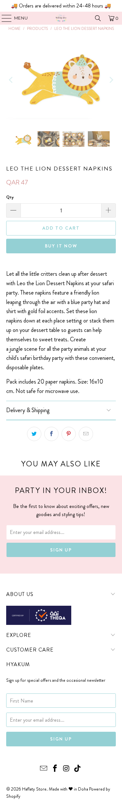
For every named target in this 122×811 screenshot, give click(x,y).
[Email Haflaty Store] (44, 769)
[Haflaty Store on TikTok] (78, 769)
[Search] (98, 18)
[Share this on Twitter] (34, 434)
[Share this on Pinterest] (68, 434)
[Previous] (11, 79)
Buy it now (61, 246)
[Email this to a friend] (86, 434)
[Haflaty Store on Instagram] (66, 769)
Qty (10, 197)
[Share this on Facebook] (51, 434)
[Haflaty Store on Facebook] (55, 769)
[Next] (111, 79)
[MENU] (3, 18)
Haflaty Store (34, 789)
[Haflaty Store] (61, 18)
